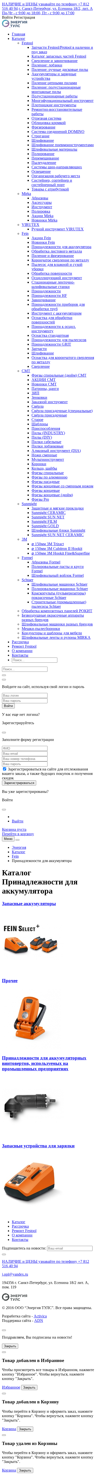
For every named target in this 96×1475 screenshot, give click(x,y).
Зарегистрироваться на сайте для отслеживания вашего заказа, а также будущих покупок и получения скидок (47, 773)
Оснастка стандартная (50, 335)
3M (24, 539)
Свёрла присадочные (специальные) (62, 411)
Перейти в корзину (18, 834)
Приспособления (46, 428)
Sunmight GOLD (45, 526)
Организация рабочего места (56, 176)
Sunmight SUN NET (48, 517)
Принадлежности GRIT (51, 344)
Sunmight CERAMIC (49, 513)
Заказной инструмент (50, 402)
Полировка (41, 211)
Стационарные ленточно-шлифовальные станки (53, 284)
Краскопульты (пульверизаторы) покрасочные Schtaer (59, 595)
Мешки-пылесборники (41, 628)
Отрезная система (46, 118)
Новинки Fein (43, 242)
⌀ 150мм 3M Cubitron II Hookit (57, 548)
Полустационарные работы (55, 96)
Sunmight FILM (44, 521)
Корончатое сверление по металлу (60, 260)
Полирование (43, 154)
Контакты (20, 655)
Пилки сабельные (46, 442)
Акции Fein (41, 238)
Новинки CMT (44, 384)
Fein (25, 233)
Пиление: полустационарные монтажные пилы (56, 89)
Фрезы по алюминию (49, 477)
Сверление (41, 366)
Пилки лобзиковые (48, 446)
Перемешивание (45, 158)
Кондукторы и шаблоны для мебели (52, 633)
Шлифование (43, 140)
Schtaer (27, 580)
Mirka (26, 194)
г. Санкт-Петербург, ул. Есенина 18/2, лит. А (56, 8)
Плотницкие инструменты (54, 105)
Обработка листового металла (57, 251)
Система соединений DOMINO (58, 131)
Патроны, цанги (45, 388)
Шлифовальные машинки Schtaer (59, 584)
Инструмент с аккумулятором (56, 313)
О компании (22, 651)
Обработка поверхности (52, 273)
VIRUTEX (30, 225)
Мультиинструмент (48, 459)
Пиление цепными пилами (54, 83)
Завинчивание (44, 300)
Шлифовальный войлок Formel (58, 575)
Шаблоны (40, 424)
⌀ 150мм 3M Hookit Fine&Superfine (61, 553)
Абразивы (40, 198)
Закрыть (10, 1346)
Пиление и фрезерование (53, 256)
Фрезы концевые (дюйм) (52, 495)
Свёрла (38, 406)
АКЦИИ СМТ (44, 380)
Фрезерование (43, 127)
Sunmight (29, 504)
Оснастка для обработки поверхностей (52, 320)
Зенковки (39, 397)
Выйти (17, 821)
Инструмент (42, 207)
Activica (40, 1316)
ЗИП (35, 393)
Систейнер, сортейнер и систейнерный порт (52, 182)
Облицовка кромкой (49, 123)
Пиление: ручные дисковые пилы (60, 69)
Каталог (18, 38)
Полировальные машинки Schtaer (60, 589)
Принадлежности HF (49, 295)
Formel (27, 558)
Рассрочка (20, 642)
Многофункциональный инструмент (63, 100)
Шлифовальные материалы (54, 149)
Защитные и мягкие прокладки (58, 508)
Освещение (41, 171)
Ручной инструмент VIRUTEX (58, 229)
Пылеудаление (44, 162)
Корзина (9, 1429)
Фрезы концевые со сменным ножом (62, 486)
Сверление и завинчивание (55, 61)
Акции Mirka (42, 216)
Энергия (19, 847)
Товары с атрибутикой (50, 189)
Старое (37, 419)
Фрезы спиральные (48, 473)
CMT (26, 371)
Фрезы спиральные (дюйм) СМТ (59, 375)
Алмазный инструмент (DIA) (56, 451)
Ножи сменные (44, 455)
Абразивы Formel (46, 562)
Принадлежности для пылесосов (59, 340)
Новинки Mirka (44, 220)
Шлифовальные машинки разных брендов (57, 624)
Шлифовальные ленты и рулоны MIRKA (56, 637)
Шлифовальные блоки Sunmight (58, 530)
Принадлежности (46, 291)
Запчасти (39, 349)
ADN (38, 1320)
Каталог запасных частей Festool (59, 56)
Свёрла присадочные (49, 415)
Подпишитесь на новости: (24, 1248)
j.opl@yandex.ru (15, 1274)
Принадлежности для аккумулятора (61, 247)
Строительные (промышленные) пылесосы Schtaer (59, 604)
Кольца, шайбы (44, 468)
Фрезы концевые (46, 490)
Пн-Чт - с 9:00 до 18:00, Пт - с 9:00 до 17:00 (38, 13)
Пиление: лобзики (47, 65)
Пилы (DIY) (42, 437)
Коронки (39, 464)
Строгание (40, 136)
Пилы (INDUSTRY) (48, 433)
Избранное (11, 1387)
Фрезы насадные (46, 482)
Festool (27, 43)
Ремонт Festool (24, 646)
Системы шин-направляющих (57, 167)
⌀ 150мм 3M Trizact (48, 544)
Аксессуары (42, 202)
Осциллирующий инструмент (57, 278)
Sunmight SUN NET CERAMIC (58, 535)
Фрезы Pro (40, 499)
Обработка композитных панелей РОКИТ (57, 611)
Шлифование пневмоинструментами (63, 145)
